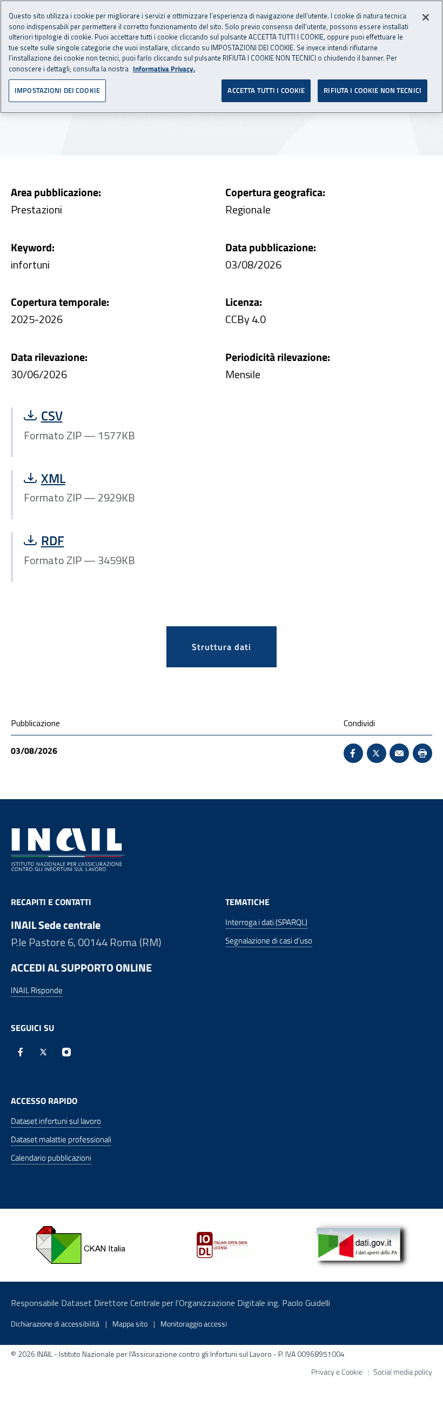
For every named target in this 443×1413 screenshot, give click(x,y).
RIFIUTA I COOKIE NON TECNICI (372, 90)
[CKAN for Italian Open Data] (81, 1244)
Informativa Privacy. (164, 69)
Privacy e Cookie (337, 1371)
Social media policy (402, 1371)
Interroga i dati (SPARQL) (266, 922)
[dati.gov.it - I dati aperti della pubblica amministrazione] (362, 1244)
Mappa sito (129, 1323)
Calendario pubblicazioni (51, 1157)
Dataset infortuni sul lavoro (56, 1121)
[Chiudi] (426, 17)
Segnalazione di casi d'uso (268, 940)
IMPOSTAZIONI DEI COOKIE (57, 90)
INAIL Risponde (37, 990)
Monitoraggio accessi (193, 1323)
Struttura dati (221, 646)
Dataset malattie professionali (61, 1139)
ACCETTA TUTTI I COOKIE (266, 90)
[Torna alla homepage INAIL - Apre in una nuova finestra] (68, 848)
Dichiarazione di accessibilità (55, 1323)
